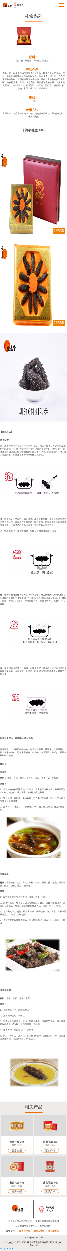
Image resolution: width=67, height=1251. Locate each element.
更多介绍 (17, 1150)
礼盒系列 (34, 16)
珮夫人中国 (24, 1231)
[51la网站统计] (6, 1249)
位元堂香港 (53, 1231)
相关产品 (34, 1106)
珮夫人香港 (39, 1231)
